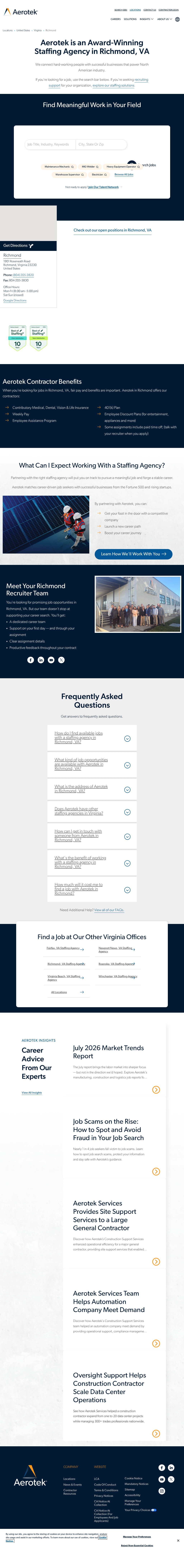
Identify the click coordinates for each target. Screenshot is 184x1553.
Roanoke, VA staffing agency (116, 964)
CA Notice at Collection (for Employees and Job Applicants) (106, 1516)
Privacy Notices (103, 1496)
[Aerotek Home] (30, 1475)
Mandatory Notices (136, 1484)
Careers (116, 19)
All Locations (59, 992)
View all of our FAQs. (109, 910)
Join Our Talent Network (103, 187)
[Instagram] (161, 1491)
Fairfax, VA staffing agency (63, 948)
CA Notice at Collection (102, 1503)
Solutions (130, 19)
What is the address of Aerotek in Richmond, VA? (81, 789)
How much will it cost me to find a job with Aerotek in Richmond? (79, 889)
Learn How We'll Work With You (130, 554)
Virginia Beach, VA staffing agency (64, 978)
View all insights (32, 1092)
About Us (163, 19)
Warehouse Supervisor (68, 174)
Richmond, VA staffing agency (66, 964)
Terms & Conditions (106, 1490)
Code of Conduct (105, 1484)
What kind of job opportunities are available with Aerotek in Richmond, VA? (81, 764)
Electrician (97, 174)
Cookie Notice (133, 1478)
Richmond (12, 255)
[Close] (178, 1541)
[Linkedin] (171, 1467)
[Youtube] (161, 1479)
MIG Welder (88, 166)
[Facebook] (161, 1467)
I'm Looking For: (40, 135)
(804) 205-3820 (23, 275)
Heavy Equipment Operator (121, 166)
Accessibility (132, 1495)
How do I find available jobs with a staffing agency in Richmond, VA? (79, 737)
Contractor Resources (70, 1492)
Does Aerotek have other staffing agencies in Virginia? (79, 811)
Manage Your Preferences (133, 1503)
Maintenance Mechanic (57, 166)
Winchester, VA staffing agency (118, 976)
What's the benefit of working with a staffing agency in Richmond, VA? (80, 862)
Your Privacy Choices (137, 1510)
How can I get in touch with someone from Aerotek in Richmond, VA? (78, 835)
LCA (96, 1479)
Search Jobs (120, 10)
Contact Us (150, 10)
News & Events (72, 1484)
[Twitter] (171, 1479)
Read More (143, 1089)
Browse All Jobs (124, 174)
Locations (135, 10)
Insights (145, 19)
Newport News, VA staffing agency (115, 950)
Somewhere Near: (93, 135)
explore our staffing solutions (113, 85)
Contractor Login (169, 10)
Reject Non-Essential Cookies (137, 1546)
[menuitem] (122, 10)
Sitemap (130, 1489)
